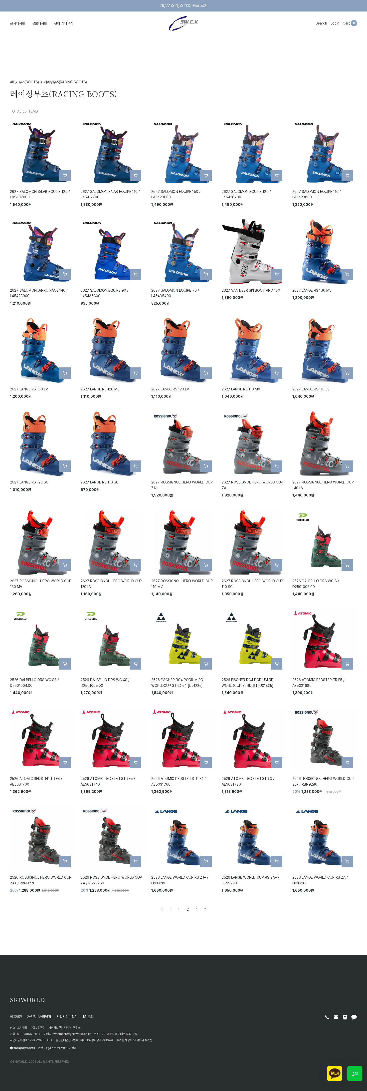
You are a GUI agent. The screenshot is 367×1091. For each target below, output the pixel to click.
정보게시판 (39, 23)
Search (321, 23)
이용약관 (16, 1016)
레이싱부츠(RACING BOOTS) (65, 82)
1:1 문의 (88, 1016)
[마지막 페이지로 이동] (205, 909)
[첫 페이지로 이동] (162, 909)
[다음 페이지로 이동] (196, 909)
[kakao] (354, 1017)
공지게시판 (17, 23)
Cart (346, 23)
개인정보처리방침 (39, 1016)
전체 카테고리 (63, 23)
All (12, 82)
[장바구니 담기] (65, 175)
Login (335, 23)
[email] (336, 1017)
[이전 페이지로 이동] (170, 909)
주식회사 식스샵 (143, 1040)
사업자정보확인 (66, 1016)
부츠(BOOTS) (29, 82)
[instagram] (345, 1017)
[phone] (327, 1017)
